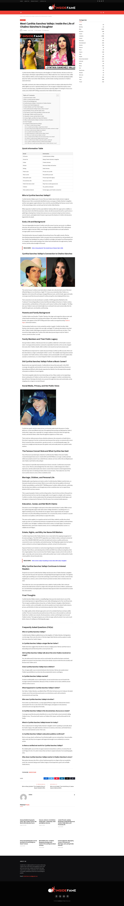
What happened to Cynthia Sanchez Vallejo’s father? (38, 133)
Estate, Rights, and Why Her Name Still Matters (36, 118)
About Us (27, 1)
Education (81, 40)
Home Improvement (83, 58)
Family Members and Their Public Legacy (33, 106)
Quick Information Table (30, 97)
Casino (80, 33)
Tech (80, 79)
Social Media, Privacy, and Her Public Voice (34, 110)
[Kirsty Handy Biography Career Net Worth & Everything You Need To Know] (28, 834)
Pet (80, 68)
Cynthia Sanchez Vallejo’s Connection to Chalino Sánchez (37, 103)
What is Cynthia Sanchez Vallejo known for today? (37, 138)
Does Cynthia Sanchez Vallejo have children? (36, 130)
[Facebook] (15, 76)
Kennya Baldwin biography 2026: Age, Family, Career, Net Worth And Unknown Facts (28, 821)
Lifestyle (81, 61)
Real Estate (81, 70)
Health (80, 56)
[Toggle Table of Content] (56, 95)
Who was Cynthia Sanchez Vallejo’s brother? (36, 135)
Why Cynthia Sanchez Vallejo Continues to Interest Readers (39, 120)
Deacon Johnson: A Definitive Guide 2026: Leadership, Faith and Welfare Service (47, 821)
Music (80, 63)
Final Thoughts (28, 121)
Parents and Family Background (31, 105)
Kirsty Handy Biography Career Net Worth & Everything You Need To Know (28, 842)
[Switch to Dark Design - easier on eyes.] (101, 12)
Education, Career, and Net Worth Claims (34, 116)
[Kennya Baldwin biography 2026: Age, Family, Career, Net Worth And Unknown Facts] (28, 813)
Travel (80, 81)
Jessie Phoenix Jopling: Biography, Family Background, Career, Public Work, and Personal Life (66, 822)
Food (80, 49)
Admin (25, 30)
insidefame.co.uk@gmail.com (30, 876)
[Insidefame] (62, 6)
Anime (80, 24)
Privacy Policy (34, 1)
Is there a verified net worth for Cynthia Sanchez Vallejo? (39, 141)
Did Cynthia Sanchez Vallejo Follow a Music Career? (36, 108)
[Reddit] (15, 87)
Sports (80, 77)
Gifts (80, 54)
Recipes (81, 72)
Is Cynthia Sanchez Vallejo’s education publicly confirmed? (40, 139)
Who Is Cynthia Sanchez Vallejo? (31, 99)
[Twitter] (15, 80)
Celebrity (23, 20)
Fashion (81, 45)
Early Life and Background (30, 101)
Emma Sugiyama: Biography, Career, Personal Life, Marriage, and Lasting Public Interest (66, 843)
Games (80, 52)
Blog (80, 29)
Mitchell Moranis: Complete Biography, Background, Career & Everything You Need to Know (47, 843)
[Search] (103, 12)
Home (21, 1)
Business (81, 31)
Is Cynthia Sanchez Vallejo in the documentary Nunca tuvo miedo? (41, 136)
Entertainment (82, 42)
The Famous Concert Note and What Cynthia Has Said (37, 112)
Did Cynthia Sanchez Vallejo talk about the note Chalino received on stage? (42, 128)
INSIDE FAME (32, 772)
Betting (81, 26)
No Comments (38, 30)
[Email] (15, 91)
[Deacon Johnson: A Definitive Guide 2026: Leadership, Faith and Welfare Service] (47, 813)
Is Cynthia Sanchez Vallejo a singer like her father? (37, 127)
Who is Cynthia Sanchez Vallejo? (34, 125)
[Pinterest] (15, 83)
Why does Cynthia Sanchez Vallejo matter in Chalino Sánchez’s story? (42, 143)
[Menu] (21, 12)
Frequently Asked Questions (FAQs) (33, 123)
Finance (81, 47)
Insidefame (59, 900)
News (80, 65)
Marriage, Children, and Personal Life (33, 114)
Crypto (80, 38)
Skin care (81, 74)
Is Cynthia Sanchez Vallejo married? (34, 131)
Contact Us (43, 1)
